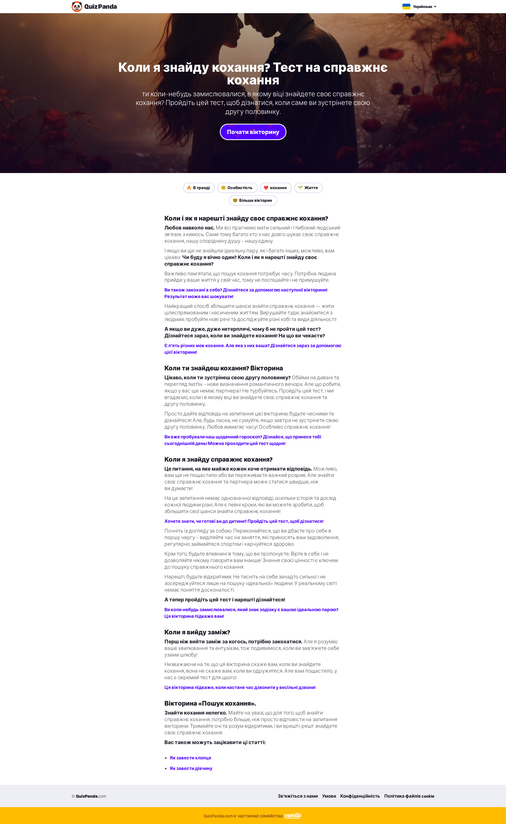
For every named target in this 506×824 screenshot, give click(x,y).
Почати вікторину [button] (253, 132)
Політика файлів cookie (409, 796)
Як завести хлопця (190, 757)
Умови (329, 796)
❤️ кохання (275, 187)
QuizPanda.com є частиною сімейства (244, 815)
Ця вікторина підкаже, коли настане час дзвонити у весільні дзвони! (239, 687)
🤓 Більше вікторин (252, 200)
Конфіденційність (360, 796)
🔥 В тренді (198, 187)
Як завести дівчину (191, 768)
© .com (89, 796)
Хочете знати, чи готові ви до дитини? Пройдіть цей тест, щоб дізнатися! (243, 521)
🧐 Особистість (236, 187)
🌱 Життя (308, 187)
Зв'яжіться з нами (298, 796)
